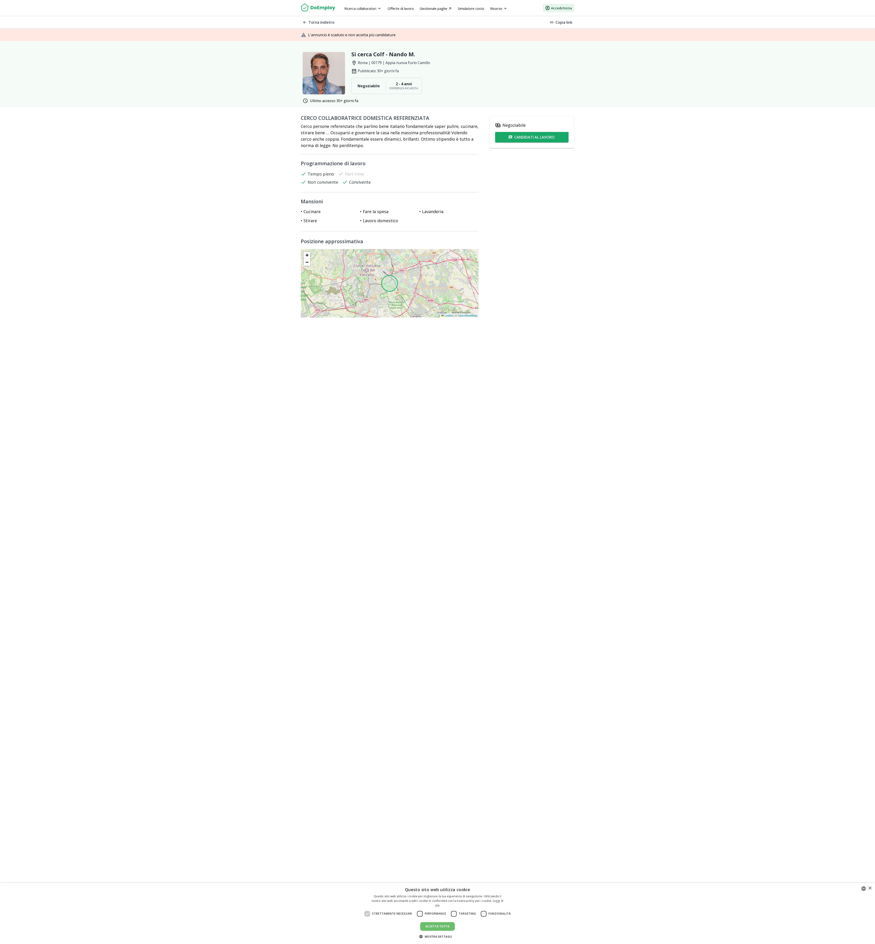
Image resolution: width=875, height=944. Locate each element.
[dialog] (437, 913)
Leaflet (448, 315)
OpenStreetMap (467, 315)
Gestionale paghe (436, 8)
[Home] (318, 8)
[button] (307, 255)
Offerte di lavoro (401, 8)
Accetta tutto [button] (437, 926)
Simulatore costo (471, 8)
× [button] (870, 888)
